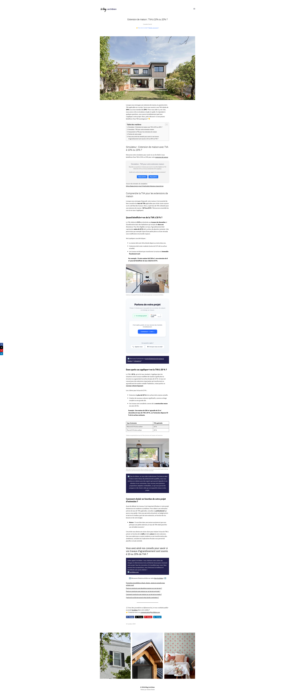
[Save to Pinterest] (1, 350)
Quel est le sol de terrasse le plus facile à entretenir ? (142, 597)
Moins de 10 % (142, 177)
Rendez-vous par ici (153, 28)
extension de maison (161, 157)
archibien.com (134, 572)
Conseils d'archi (147, 24)
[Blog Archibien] (144, 9)
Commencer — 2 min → (147, 331)
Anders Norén (151, 689)
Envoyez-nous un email (155, 346)
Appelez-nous (139, 346)
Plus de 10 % (153, 177)
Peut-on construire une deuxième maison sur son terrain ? (144, 588)
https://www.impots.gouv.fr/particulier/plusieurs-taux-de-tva (144, 186)
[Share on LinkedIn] (1, 353)
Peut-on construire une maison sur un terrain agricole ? (143, 591)
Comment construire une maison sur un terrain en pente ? (144, 594)
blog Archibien (158, 578)
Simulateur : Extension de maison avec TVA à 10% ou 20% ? (145, 127)
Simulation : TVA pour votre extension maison (141, 129)
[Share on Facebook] (1, 344)
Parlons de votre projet (134, 134)
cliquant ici (137, 361)
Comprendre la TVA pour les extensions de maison (142, 132)
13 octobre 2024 (131, 624)
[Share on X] (1, 347)
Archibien (135, 610)
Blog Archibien (150, 687)
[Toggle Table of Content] (165, 124)
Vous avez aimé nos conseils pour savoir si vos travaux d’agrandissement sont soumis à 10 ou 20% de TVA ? (143, 138)
